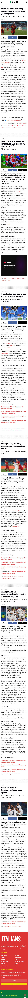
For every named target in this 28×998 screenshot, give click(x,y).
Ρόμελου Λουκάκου (6, 127)
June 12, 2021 (23, 123)
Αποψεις (17, 955)
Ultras (3, 964)
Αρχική (2, 6)
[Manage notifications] (25, 995)
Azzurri (17, 959)
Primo (19, 127)
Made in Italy (18, 957)
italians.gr (8, 995)
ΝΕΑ (16, 966)
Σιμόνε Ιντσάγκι (16, 428)
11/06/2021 (3, 800)
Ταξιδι (16, 964)
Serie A (6, 6)
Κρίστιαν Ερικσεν (12, 125)
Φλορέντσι (20, 576)
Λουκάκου (14, 127)
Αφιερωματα (4, 966)
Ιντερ (5, 125)
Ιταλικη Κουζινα (19, 962)
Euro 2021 (4, 280)
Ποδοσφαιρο (4, 962)
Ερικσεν (19, 125)
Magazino (4, 955)
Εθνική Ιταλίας (7, 576)
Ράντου (12, 430)
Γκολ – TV (3, 957)
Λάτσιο (9, 428)
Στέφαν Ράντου (18, 430)
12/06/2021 (3, 19)
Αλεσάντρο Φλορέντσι (7, 578)
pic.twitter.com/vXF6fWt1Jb (14, 120)
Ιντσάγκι (23, 428)
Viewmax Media (14, 995)
